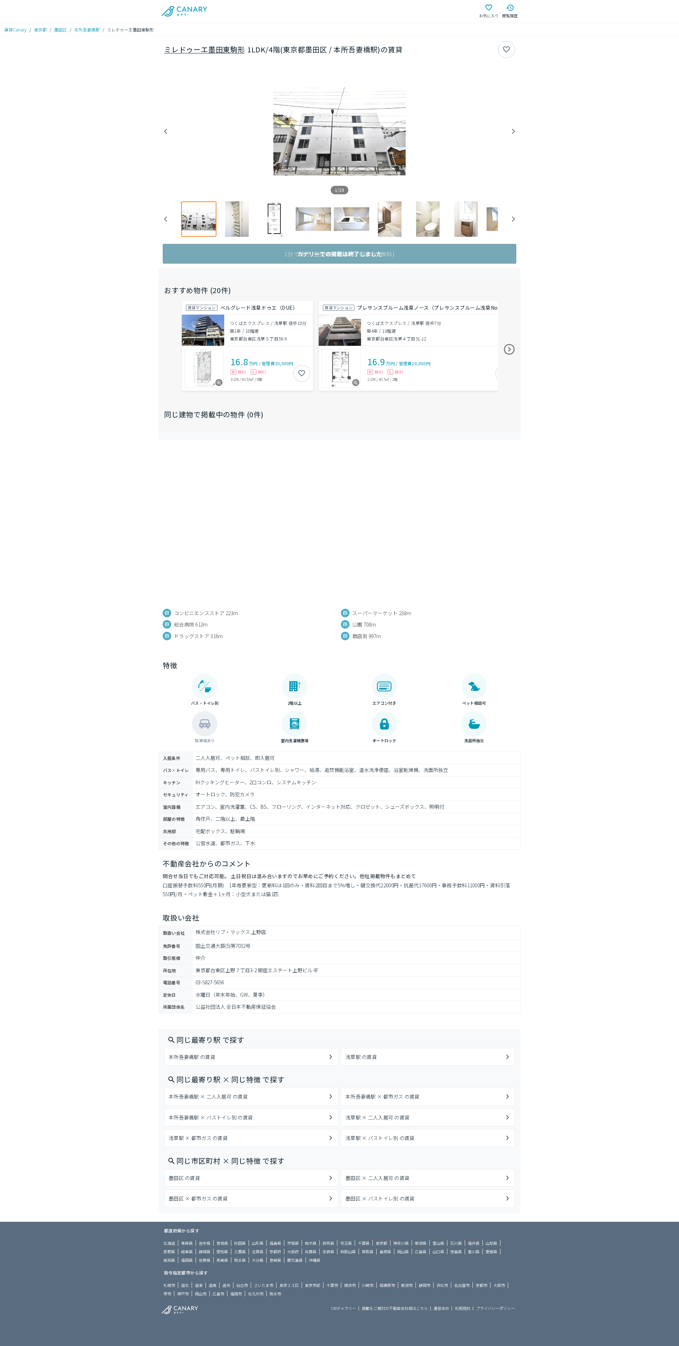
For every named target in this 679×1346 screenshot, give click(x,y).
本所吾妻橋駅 (87, 30)
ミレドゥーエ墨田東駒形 (204, 49)
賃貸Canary (15, 30)
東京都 (40, 30)
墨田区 (60, 30)
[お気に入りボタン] (506, 49)
